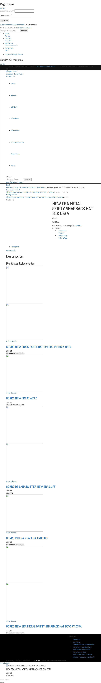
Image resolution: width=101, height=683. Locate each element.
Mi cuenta (9, 43)
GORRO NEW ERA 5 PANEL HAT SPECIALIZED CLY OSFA (38, 347)
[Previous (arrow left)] (1, 682)
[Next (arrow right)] (3, 682)
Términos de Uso (79, 652)
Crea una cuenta (24, 28)
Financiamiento (11, 46)
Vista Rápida (11, 341)
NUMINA (37, 661)
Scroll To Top (5, 663)
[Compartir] (3, 679)
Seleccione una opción (15, 353)
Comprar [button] (9, 493)
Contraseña (5, 16)
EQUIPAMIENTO (17, 187)
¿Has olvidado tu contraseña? (12, 25)
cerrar (2, 8)
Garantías (9, 48)
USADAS (8, 38)
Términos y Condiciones (82, 647)
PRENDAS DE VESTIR (31, 187)
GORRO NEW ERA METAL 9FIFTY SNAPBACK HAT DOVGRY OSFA (44, 626)
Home (8, 187)
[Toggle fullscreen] (6, 679)
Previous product (13, 190)
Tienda (7, 36)
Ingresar (4, 20)
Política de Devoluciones (82, 655)
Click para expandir (14, 244)
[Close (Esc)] (1, 679)
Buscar (24, 31)
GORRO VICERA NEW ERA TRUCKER (49, 197)
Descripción (15, 246)
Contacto (76, 642)
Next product (11, 195)
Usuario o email (7, 11)
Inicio (7, 33)
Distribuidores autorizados (83, 645)
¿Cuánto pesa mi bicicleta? (83, 657)
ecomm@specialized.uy (46, 66)
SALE (7, 51)
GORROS (42, 187)
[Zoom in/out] (8, 679)
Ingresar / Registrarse (14, 54)
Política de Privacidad (81, 650)
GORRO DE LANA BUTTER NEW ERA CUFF (31, 486)
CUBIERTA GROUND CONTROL (43, 192)
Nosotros (9, 41)
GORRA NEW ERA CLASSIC (21, 398)
